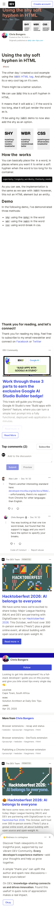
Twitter (37, 341)
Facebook (22, 341)
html (6, 66)
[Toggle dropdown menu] (49, 350)
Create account (42, 4)
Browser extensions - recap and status (23, 727)
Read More (10, 435)
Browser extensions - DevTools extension (24, 739)
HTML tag (23, 76)
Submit (12, 467)
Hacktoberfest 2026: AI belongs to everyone (24, 599)
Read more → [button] (12, 641)
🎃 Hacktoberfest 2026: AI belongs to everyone (24, 802)
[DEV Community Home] (11, 4)
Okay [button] (8, 902)
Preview (27, 467)
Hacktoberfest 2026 (13, 820)
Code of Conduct (18, 550)
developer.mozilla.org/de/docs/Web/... (29, 490)
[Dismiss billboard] (50, 837)
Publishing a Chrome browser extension (24, 751)
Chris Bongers (17, 34)
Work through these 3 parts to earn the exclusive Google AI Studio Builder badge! (23, 388)
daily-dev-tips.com (35, 40)
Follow (27, 667)
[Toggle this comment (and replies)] (4, 484)
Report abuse (37, 550)
